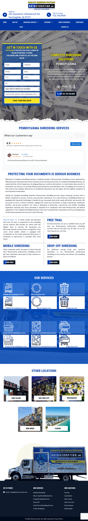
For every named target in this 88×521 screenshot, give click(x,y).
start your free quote (22, 101)
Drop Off (36, 502)
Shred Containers (64, 22)
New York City (69, 502)
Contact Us (64, 27)
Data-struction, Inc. (10, 220)
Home (5, 22)
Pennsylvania (68, 505)
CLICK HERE (9, 50)
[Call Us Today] (49, 14)
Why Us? (15, 22)
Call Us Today (58, 13)
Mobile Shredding (39, 492)
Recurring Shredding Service (42, 496)
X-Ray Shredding (38, 508)
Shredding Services (29, 22)
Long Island (68, 496)
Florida (66, 492)
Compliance (79, 22)
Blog (21, 27)
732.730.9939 (59, 15)
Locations (47, 22)
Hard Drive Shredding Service (43, 505)
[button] (31, 22)
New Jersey (68, 499)
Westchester (68, 508)
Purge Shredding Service (41, 499)
